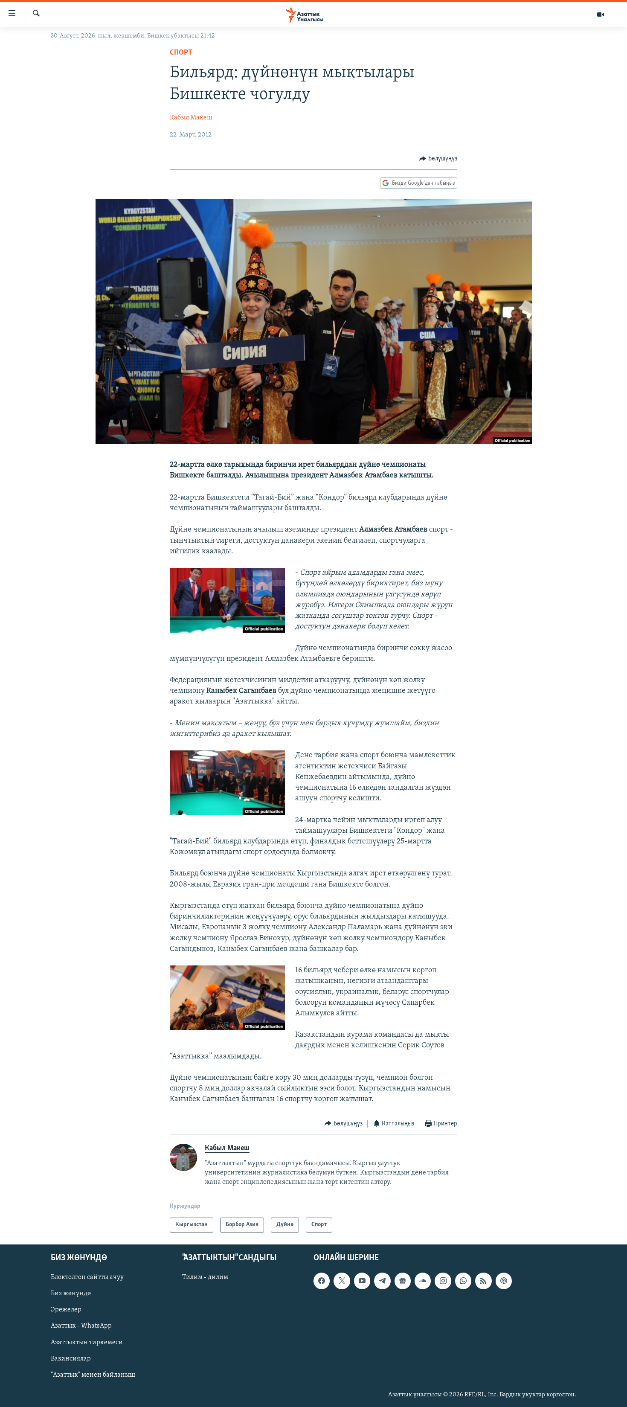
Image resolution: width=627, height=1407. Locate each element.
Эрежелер (66, 1309)
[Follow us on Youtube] (362, 1281)
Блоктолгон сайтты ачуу (87, 1277)
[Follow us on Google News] (403, 1281)
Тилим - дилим (205, 1277)
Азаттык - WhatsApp (81, 1326)
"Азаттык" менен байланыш (93, 1374)
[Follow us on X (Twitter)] (342, 1281)
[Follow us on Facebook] (322, 1281)
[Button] (438, 158)
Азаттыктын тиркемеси (87, 1342)
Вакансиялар (71, 1358)
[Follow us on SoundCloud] (423, 1281)
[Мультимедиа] (600, 14)
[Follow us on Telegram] (382, 1281)
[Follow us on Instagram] (443, 1281)
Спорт (181, 53)
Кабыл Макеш (191, 117)
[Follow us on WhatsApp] (463, 1281)
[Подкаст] (504, 1281)
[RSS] (483, 1281)
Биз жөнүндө (71, 1293)
